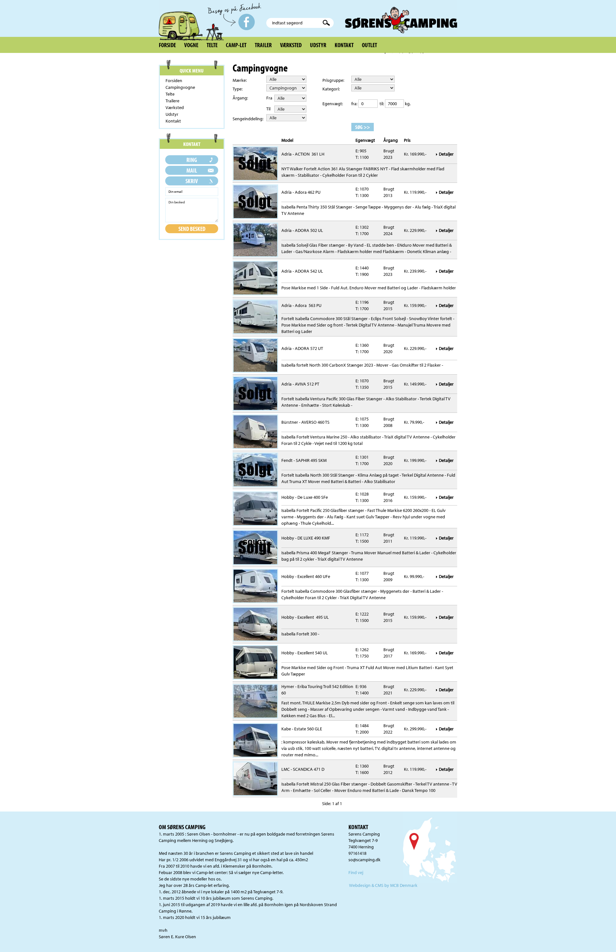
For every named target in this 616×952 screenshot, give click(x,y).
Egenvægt (365, 140)
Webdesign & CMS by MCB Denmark (383, 885)
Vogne (191, 45)
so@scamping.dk (364, 860)
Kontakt (344, 45)
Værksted (291, 45)
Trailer (263, 45)
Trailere (172, 101)
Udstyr (318, 45)
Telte (212, 45)
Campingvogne (180, 87)
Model (287, 140)
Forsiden (174, 80)
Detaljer (447, 154)
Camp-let (236, 45)
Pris (407, 140)
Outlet (369, 45)
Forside (167, 45)
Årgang (390, 140)
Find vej (355, 872)
